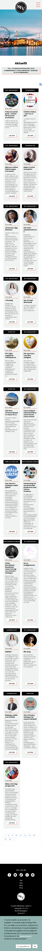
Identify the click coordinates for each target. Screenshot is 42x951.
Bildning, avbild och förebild (11, 716)
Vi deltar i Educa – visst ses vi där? (30, 114)
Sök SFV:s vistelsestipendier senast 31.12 (11, 413)
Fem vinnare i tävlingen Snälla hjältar (11, 485)
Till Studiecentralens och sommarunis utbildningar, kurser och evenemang (21, 70)
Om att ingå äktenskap (28, 301)
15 (5, 839)
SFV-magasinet (11, 90)
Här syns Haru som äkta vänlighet (29, 355)
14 (34, 835)
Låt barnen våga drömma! (11, 229)
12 (25, 835)
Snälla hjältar (11, 462)
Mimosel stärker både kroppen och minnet (11, 169)
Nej (35, 946)
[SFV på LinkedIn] (32, 875)
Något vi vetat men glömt (29, 168)
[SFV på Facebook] (9, 875)
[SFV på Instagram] (27, 875)
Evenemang (30, 90)
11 (21, 835)
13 (29, 835)
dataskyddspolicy (26, 936)
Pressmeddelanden (30, 462)
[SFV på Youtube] (15, 875)
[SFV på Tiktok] (21, 875)
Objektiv (8, 652)
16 (10, 839)
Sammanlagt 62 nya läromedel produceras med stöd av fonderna (30, 487)
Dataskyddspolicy (21, 881)
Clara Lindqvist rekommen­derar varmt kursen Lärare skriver (30, 414)
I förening (9, 300)
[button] (38, 4)
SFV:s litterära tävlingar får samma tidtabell (30, 717)
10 (16, 835)
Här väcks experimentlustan (30, 230)
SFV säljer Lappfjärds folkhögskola (10, 355)
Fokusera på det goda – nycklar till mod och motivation (11, 115)
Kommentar (30, 145)
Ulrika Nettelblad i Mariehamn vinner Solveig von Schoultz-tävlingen (10, 568)
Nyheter (11, 332)
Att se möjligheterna (29, 564)
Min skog (27, 652)
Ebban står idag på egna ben (11, 785)
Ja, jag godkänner (23, 946)
